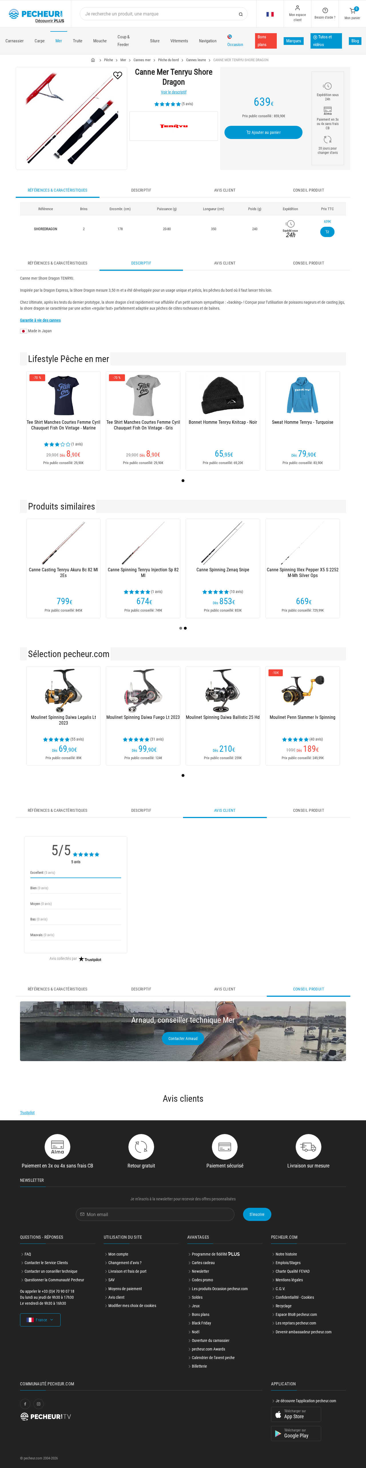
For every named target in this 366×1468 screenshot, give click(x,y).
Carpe (40, 40)
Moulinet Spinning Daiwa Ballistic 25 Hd (223, 717)
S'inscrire (257, 1214)
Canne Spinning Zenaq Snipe (222, 569)
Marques (293, 40)
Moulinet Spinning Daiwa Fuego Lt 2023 (143, 717)
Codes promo (202, 1280)
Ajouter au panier (266, 132)
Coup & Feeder (124, 40)
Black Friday (201, 1323)
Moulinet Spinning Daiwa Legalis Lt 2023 (63, 720)
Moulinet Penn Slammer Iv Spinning (302, 717)
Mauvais (42, 935)
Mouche (100, 40)
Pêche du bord (168, 60)
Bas (38, 919)
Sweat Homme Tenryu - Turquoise (302, 422)
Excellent (42, 872)
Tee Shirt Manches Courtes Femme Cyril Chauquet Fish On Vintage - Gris (143, 425)
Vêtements (179, 40)
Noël (195, 1332)
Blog (355, 40)
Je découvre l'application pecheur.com (306, 1401)
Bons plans (262, 40)
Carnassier (14, 40)
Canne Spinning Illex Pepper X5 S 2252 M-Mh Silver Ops (303, 572)
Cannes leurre (196, 60)
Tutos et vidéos (322, 40)
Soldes (197, 1297)
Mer (58, 40)
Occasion (235, 44)
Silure (155, 40)
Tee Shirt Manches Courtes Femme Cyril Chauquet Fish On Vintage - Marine (63, 425)
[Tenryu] (174, 126)
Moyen (41, 904)
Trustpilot (27, 1112)
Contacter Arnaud (183, 1038)
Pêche (108, 60)
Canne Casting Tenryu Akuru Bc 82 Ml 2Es (63, 572)
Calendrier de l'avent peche (213, 1357)
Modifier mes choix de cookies (132, 1305)
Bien (39, 888)
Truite (77, 40)
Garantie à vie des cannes (40, 320)
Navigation (207, 40)
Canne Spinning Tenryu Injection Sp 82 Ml (143, 572)
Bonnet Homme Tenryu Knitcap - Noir (223, 422)
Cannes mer (142, 60)
